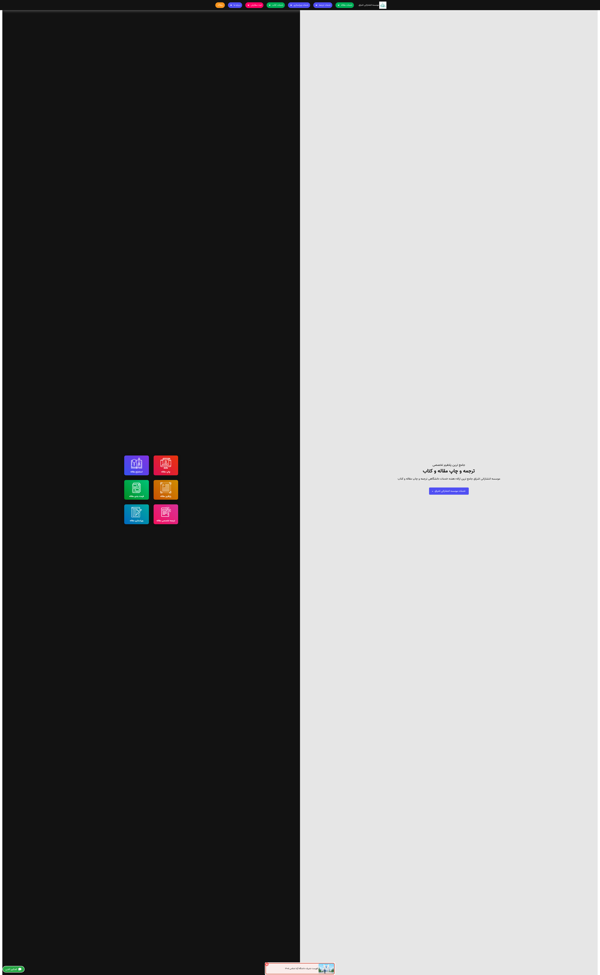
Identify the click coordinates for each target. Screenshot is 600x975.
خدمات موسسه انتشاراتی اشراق (450, 491)
